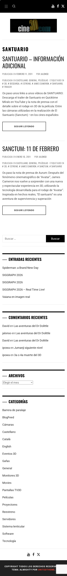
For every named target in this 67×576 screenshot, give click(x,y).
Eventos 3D (9, 453)
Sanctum (43, 166)
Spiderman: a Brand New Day (20, 267)
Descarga (14, 83)
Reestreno (8, 511)
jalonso (44, 74)
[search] (14, 6)
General (33, 80)
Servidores (9, 519)
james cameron (41, 83)
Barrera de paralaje (14, 410)
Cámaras (8, 424)
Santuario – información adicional (33, 62)
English (6, 446)
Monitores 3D (10, 475)
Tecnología (9, 541)
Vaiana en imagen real (16, 296)
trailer (8, 86)
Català (6, 439)
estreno (27, 83)
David (5, 326)
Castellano (22, 80)
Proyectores (9, 504)
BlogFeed (8, 417)
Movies (6, 482)
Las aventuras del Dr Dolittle (31, 326)
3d (5, 83)
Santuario (57, 83)
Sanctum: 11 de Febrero (30, 148)
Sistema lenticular (13, 526)
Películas (43, 80)
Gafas (6, 461)
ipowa (6, 347)
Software (8, 533)
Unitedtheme (46, 569)
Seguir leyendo (24, 126)
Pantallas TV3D (11, 490)
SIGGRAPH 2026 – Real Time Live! (23, 289)
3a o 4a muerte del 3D (27, 355)
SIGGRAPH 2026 (12, 275)
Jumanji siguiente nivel (28, 347)
